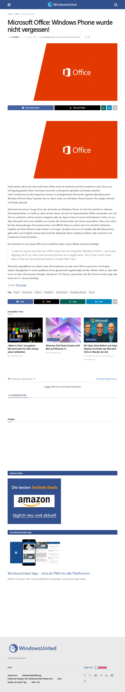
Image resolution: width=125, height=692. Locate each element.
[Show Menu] (9, 4)
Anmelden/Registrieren (106, 378)
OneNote (49, 292)
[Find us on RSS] (85, 681)
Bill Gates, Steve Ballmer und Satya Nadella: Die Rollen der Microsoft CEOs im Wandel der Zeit (100, 348)
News (17, 14)
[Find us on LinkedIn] (106, 675)
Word (91, 292)
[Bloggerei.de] (101, 667)
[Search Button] (115, 4)
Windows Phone (73, 37)
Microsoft (60, 37)
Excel (16, 292)
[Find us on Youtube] (95, 675)
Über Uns (35, 682)
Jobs (59, 678)
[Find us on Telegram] (112, 675)
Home (10, 14)
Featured (91, 339)
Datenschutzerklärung (31, 675)
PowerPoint (61, 292)
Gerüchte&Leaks (28, 14)
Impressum (12, 675)
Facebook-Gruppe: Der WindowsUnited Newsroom (30, 678)
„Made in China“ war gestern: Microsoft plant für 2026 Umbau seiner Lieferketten (23, 348)
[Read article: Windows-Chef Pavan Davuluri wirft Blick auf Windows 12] (63, 330)
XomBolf (15, 37)
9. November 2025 (54, 353)
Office (38, 292)
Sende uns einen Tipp (17, 682)
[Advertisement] (62, 446)
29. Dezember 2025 (16, 356)
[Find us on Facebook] (84, 675)
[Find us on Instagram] (101, 675)
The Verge (21, 285)
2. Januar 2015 (31, 37)
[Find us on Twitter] (89, 675)
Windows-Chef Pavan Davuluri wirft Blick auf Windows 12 (63, 347)
